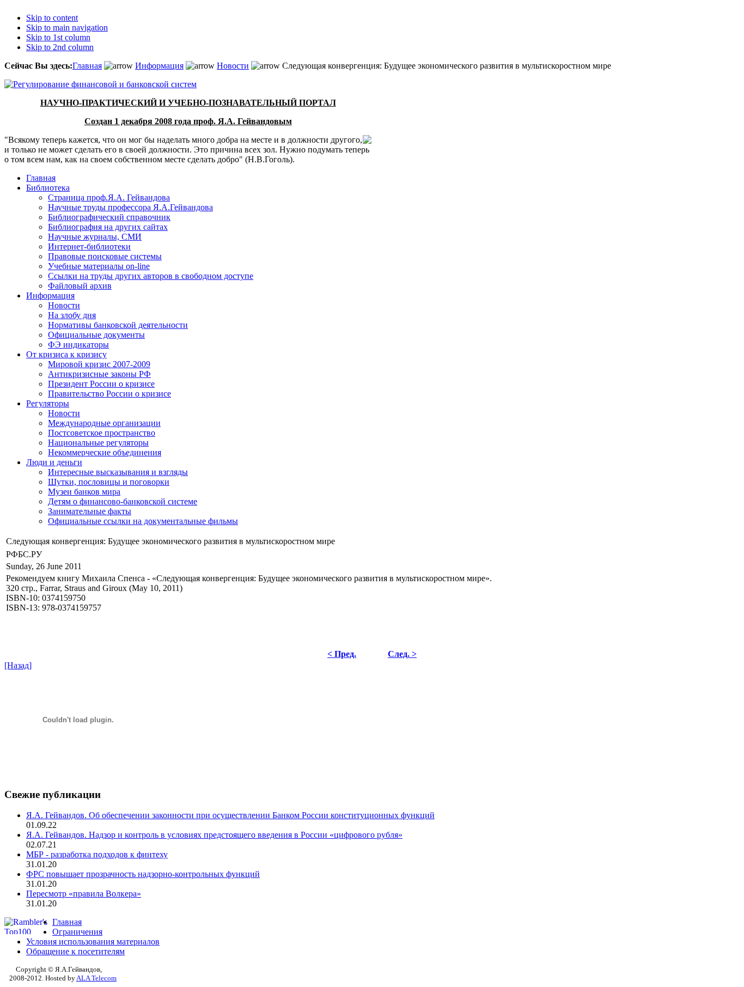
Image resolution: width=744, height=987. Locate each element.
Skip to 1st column (58, 37)
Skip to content (52, 17)
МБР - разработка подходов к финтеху (97, 854)
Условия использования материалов (93, 941)
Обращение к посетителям (75, 951)
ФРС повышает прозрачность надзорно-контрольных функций (143, 874)
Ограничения (77, 931)
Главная (87, 65)
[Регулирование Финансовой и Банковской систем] (100, 84)
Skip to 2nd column (60, 47)
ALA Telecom (96, 978)
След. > (402, 654)
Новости (233, 65)
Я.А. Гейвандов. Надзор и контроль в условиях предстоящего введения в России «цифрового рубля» (214, 834)
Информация (159, 65)
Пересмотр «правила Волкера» (83, 893)
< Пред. (341, 654)
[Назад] (18, 665)
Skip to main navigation (67, 27)
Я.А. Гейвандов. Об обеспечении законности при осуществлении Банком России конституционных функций (230, 815)
